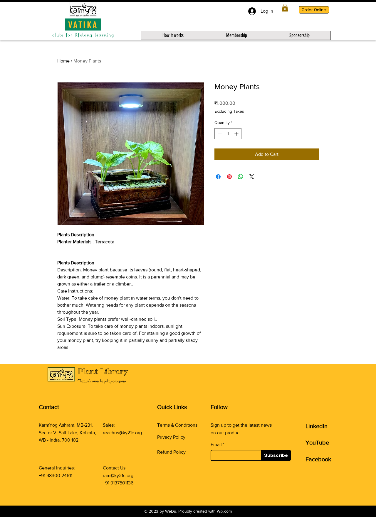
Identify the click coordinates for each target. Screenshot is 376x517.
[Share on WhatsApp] (240, 176)
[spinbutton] (228, 134)
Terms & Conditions (177, 425)
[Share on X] (251, 176)
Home (63, 60)
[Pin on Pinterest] (229, 176)
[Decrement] (219, 134)
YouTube (317, 442)
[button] (285, 7)
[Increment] (237, 134)
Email (216, 444)
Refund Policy (171, 452)
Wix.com (224, 511)
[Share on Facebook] (218, 176)
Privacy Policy (171, 437)
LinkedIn (317, 426)
